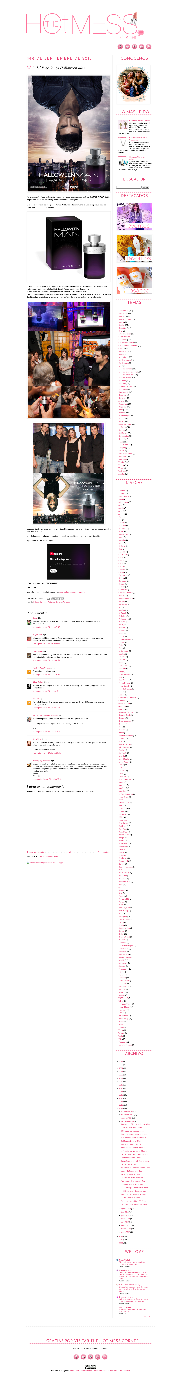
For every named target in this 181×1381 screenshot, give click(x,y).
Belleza (36, 602)
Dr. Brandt (122, 613)
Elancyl (121, 636)
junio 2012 (125, 1215)
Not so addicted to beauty (129, 1285)
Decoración (122, 351)
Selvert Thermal (124, 957)
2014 (121, 1102)
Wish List (122, 471)
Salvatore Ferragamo (126, 946)
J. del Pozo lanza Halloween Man (133, 1191)
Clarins (121, 578)
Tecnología (122, 459)
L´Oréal (121, 811)
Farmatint (122, 669)
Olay (120, 893)
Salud (120, 442)
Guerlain (121, 709)
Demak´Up (122, 604)
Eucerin (121, 657)
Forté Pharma (123, 680)
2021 (121, 1078)
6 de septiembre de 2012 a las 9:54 (46, 675)
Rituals (121, 925)
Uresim (121, 1022)
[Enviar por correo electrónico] (52, 598)
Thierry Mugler (123, 1007)
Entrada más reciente (35, 852)
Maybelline (122, 846)
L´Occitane (122, 809)
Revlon (121, 922)
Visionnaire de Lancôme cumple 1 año (135, 1168)
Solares (121, 451)
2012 (121, 1108)
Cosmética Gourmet (126, 343)
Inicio (71, 852)
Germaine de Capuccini (127, 698)
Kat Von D (122, 753)
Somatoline (122, 987)
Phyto (120, 905)
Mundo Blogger (124, 416)
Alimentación (123, 311)
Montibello (122, 858)
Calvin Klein (123, 555)
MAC (120, 817)
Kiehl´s (121, 765)
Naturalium (122, 876)
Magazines (122, 404)
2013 (121, 1105)
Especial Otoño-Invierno (127, 372)
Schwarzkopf (123, 949)
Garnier (121, 695)
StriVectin (122, 992)
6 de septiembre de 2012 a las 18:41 (47, 753)
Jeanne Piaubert (124, 744)
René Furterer (123, 919)
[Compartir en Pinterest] (62, 598)
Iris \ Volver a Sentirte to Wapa (45, 715)
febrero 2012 (126, 1229)
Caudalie (121, 569)
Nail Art (121, 421)
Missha (121, 852)
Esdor (120, 645)
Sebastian (122, 952)
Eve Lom (121, 660)
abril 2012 (125, 1222)
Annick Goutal (123, 496)
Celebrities (122, 328)
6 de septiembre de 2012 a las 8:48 (46, 644)
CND (120, 549)
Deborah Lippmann (125, 598)
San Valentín (123, 445)
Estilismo (122, 381)
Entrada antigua (104, 852)
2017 (121, 1092)
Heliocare (122, 718)
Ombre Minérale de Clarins (131, 1158)
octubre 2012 (126, 1118)
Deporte (121, 354)
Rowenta (121, 940)
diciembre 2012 (127, 1111)
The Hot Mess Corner (41, 668)
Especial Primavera (125, 375)
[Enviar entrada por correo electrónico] (48, 598)
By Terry (121, 546)
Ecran (120, 634)
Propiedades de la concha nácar (133, 1181)
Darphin (121, 596)
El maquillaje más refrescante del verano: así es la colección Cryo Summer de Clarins (134, 1289)
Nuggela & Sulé (124, 882)
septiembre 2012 (127, 1121)
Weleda (121, 1033)
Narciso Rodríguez (125, 867)
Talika (120, 1001)
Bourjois (121, 540)
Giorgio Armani (124, 704)
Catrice (121, 566)
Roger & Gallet (124, 937)
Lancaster (122, 785)
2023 (121, 1072)
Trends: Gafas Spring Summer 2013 (134, 1154)
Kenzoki (121, 756)
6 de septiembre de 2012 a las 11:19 (46, 691)
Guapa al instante (126, 1297)
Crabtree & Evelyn (125, 593)
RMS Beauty (123, 911)
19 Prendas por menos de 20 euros (134, 1151)
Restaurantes (123, 436)
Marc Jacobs (123, 823)
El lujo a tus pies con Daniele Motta (134, 1188)
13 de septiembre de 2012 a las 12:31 (47, 779)
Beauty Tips (123, 314)
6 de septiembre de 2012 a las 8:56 (46, 660)
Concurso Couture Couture (139, 121)
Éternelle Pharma (125, 1045)
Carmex (121, 561)
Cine (120, 331)
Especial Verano (124, 378)
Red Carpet (122, 433)
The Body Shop (124, 1004)
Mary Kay (122, 829)
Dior (120, 607)
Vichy (120, 1030)
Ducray (121, 625)
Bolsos (121, 322)
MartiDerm (122, 826)
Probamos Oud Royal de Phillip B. (134, 1194)
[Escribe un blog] (55, 598)
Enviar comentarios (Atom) (48, 856)
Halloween (122, 395)
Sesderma (122, 963)
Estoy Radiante (125, 1270)
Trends (121, 465)
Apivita (121, 499)
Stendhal (121, 989)
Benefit (121, 523)
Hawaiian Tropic (124, 715)
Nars (120, 870)
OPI (120, 887)
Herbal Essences (125, 721)
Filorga (121, 671)
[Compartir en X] (57, 598)
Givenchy (122, 706)
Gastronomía (123, 392)
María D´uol (122, 832)
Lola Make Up (123, 803)
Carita (120, 558)
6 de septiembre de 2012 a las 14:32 (47, 732)
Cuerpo (121, 349)
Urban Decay (123, 1019)
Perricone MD (123, 899)
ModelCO (122, 855)
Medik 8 (121, 849)
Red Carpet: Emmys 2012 (130, 1141)
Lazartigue (122, 791)
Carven (121, 563)
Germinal (121, 701)
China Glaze (123, 575)
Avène (120, 514)
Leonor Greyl (123, 797)
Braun (120, 543)
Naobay (121, 864)
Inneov (121, 733)
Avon (120, 511)
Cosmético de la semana (128, 346)
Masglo (121, 838)
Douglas (121, 610)
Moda (120, 410)
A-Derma (121, 491)
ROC (120, 914)
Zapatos (121, 474)
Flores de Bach (124, 674)
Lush (120, 806)
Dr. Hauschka (123, 619)
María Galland (123, 835)
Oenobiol (121, 890)
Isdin (120, 741)
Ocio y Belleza (125, 1307)
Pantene (121, 896)
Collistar (121, 587)
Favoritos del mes (125, 386)
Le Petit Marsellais (125, 794)
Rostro (120, 439)
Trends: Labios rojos (128, 1164)
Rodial (120, 934)
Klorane (121, 771)
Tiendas (121, 462)
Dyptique (121, 628)
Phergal (121, 902)
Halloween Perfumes (47, 602)
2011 (121, 1236)
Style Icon (122, 456)
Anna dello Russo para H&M (131, 1171)
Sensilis (121, 960)
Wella (120, 1036)
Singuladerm (123, 969)
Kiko (120, 768)
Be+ (120, 520)
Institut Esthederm (125, 736)
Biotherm (121, 528)
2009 (121, 1243)
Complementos (124, 337)
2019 (121, 1085)
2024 (121, 1068)
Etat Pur (121, 654)
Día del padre (123, 363)
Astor (120, 505)
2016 (121, 1095)
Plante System (124, 908)
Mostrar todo (148, 1316)
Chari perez (37, 651)
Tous (120, 1013)
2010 (121, 1240)
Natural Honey (123, 873)
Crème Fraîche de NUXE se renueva (135, 1161)
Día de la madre (124, 360)
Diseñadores (123, 357)
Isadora (121, 739)
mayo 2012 (125, 1219)
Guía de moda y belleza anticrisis (133, 1138)
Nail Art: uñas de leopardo (130, 1174)
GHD (120, 692)
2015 (121, 1098)
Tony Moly (122, 1010)
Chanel (121, 572)
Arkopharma (123, 502)
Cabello (121, 325)
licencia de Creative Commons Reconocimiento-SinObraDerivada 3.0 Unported (100, 1371)
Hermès (121, 724)
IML (119, 727)
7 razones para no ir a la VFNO (132, 1184)
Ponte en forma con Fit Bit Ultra (133, 1148)
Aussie (121, 508)
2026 (121, 1062)
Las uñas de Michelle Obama (132, 1178)
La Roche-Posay (124, 779)
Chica (35, 618)
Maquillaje (122, 407)
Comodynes (123, 590)
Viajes (120, 468)
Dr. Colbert (122, 616)
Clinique (121, 584)
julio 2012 (125, 1212)
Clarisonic (122, 581)
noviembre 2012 (127, 1115)
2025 (121, 1065)
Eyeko (120, 663)
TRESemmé (123, 998)
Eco (120, 366)
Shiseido (121, 966)
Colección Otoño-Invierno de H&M (134, 1205)
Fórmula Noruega (125, 689)
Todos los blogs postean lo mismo (134, 1134)
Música (121, 418)
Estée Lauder (123, 651)
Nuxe (120, 884)
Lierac (120, 800)
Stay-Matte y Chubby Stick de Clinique (135, 1124)
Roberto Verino (124, 928)
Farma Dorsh (123, 666)
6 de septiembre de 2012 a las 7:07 (46, 627)
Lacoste (121, 782)
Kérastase (122, 776)
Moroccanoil (123, 861)
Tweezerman (123, 1016)
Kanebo (121, 750)
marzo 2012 (125, 1226)
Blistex (121, 531)
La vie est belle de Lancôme (131, 1128)
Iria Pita (36, 699)
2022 (121, 1075)
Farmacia (122, 383)
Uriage (120, 1024)
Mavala (121, 841)
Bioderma (122, 526)
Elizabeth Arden (124, 639)
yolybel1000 (37, 635)
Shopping (122, 448)
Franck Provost (124, 683)
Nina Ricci (122, 879)
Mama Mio (122, 820)
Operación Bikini (124, 424)
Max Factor (122, 844)
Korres (120, 774)
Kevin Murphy (123, 759)
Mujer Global (124, 1260)
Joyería (121, 401)
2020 (121, 1082)
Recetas (121, 430)
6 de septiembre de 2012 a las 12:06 (47, 708)
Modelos (121, 413)
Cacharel (121, 552)
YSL (120, 1039)
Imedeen (121, 730)
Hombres (59, 602)
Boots (120, 537)
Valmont (121, 1027)
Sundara (121, 995)
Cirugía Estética (124, 334)
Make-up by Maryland (41, 761)
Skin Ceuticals (124, 981)
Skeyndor (122, 978)
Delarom (121, 601)
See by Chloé (123, 954)
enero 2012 (125, 1232)
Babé (120, 517)
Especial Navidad (125, 369)
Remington (122, 917)
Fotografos (122, 389)
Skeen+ (121, 975)
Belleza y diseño (124, 319)
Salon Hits (122, 943)
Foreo (120, 677)
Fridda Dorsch (123, 686)
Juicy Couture (123, 747)
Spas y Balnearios (125, 453)
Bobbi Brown (123, 534)
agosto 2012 (126, 1209)
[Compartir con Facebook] (60, 598)
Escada (121, 642)
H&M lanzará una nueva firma (132, 1131)
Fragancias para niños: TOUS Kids (134, 1201)
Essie (120, 648)
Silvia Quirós (38, 682)
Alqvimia (121, 493)
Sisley (120, 972)
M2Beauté (122, 814)
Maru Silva (37, 739)
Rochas (121, 931)
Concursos (122, 340)
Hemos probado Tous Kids (131, 1144)
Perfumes (66, 602)
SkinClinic (122, 984)
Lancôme (121, 788)
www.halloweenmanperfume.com (73, 592)
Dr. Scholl (122, 622)
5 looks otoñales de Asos (130, 1198)
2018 (121, 1088)
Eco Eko (121, 631)
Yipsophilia (122, 1042)
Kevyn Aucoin (123, 762)
